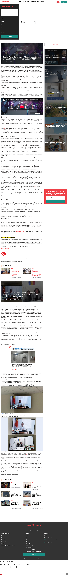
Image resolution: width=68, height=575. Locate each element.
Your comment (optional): (8, 567)
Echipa (2, 537)
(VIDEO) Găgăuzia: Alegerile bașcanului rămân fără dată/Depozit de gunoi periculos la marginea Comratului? (37, 273)
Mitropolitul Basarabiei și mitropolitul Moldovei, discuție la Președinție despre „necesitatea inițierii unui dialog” (37, 486)
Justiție (29, 3)
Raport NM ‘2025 (47, 3)
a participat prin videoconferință (24, 373)
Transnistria (21, 3)
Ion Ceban (10, 261)
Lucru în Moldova (34, 3)
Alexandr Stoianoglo (4, 261)
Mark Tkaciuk (15, 261)
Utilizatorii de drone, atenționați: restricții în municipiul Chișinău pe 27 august (36, 495)
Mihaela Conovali (6, 61)
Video (28, 1)
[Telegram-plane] (37, 530)
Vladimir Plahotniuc (15, 474)
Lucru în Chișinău (55, 44)
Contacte (3, 539)
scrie (2, 223)
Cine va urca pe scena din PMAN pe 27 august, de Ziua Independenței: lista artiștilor (16, 485)
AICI (26, 124)
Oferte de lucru (4, 541)
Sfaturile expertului (41, 3)
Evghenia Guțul (3, 474)
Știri (20, 1)
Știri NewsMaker (14, 277)
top (20, 261)
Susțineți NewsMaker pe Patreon (8, 545)
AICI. (27, 454)
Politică (4, 53)
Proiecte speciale (35, 1)
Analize (24, 1)
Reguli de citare (4, 543)
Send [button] (1, 574)
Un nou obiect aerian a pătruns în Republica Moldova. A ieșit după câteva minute (16, 495)
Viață (4, 289)
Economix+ (42, 1)
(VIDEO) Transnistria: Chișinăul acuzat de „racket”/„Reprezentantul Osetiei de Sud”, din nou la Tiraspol (16, 273)
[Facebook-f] (30, 530)
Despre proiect (4, 535)
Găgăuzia (25, 3)
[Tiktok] (35, 530)
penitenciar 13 (9, 474)
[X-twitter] (32, 530)
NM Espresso (16, 3)
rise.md (37, 142)
